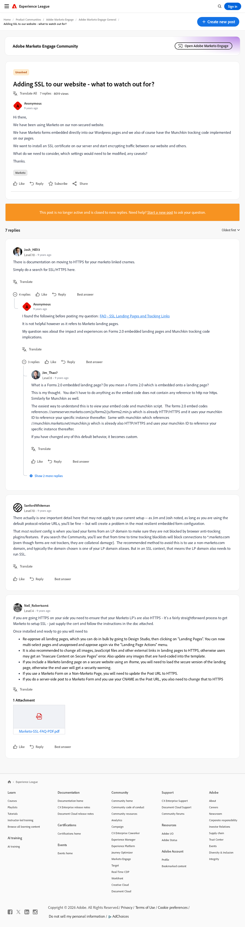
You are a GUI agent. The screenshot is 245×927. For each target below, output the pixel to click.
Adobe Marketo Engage (60, 19)
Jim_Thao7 (49, 373)
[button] (218, 22)
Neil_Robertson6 (36, 605)
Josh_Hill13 (32, 249)
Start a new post (160, 212)
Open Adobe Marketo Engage (206, 46)
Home (7, 19)
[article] (121, 272)
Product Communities (28, 19)
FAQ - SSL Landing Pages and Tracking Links (135, 316)
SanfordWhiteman (37, 505)
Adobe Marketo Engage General (97, 19)
